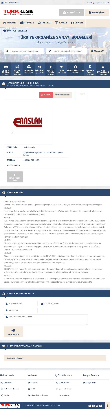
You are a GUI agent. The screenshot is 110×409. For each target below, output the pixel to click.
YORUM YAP (13, 335)
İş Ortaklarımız (64, 383)
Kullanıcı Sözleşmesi (11, 389)
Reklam (34, 383)
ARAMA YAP (99, 51)
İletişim (6, 395)
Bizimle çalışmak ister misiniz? (98, 3)
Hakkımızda (8, 383)
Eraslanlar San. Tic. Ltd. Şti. (44, 85)
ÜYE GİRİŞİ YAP (98, 12)
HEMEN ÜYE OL (73, 12)
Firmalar (10, 85)
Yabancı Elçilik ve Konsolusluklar (65, 390)
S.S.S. (34, 389)
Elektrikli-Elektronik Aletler (24, 85)
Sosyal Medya (91, 383)
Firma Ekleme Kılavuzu (40, 395)
